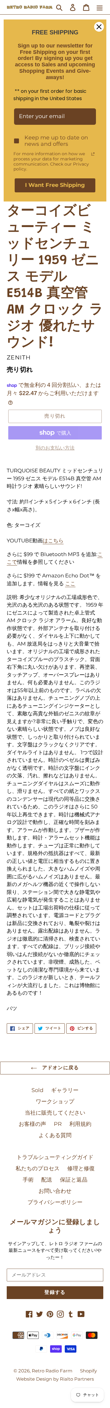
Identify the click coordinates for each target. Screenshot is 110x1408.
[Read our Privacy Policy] (93, 154)
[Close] (99, 26)
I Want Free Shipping (55, 185)
